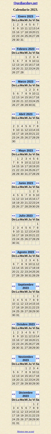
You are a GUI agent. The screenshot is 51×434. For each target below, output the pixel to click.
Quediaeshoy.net (26, 3)
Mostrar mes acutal (25, 431)
